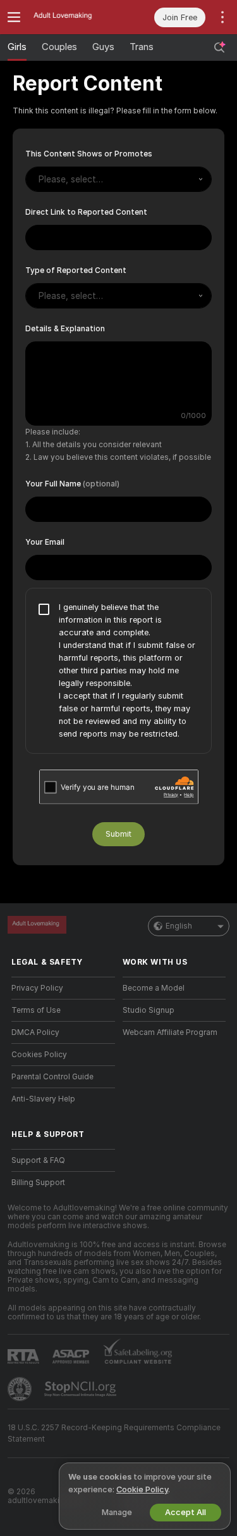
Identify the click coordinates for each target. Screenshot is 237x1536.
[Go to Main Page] (73, 17)
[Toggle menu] (14, 17)
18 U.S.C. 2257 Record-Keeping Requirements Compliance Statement (114, 1433)
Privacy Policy (37, 988)
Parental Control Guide (52, 1076)
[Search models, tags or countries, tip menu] (219, 47)
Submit (118, 834)
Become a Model (154, 988)
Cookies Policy (39, 1054)
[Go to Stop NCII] (81, 1389)
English (179, 926)
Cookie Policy (142, 1489)
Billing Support (38, 1182)
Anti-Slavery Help (43, 1099)
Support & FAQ (38, 1160)
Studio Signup (148, 1010)
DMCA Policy (35, 1032)
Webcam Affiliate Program (170, 1032)
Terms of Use (36, 1010)
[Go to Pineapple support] (21, 1389)
